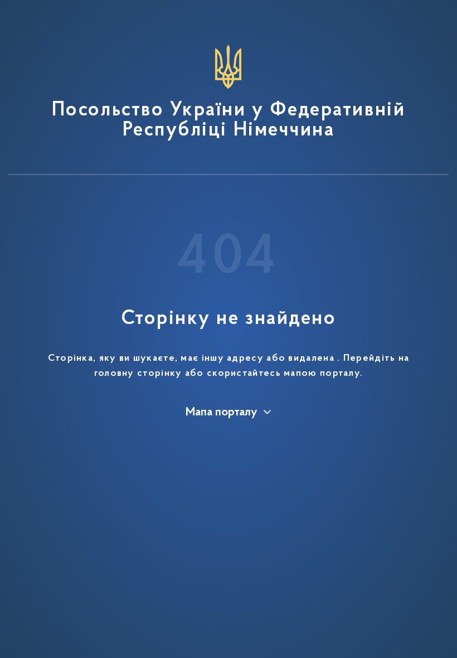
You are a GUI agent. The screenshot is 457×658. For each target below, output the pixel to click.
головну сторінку (138, 374)
